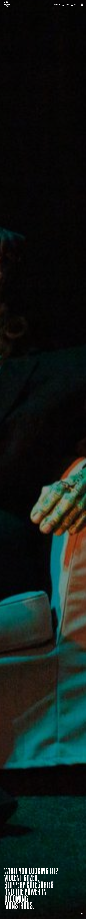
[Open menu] (82, 4)
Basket (76, 4)
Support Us (57, 4)
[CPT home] (6, 5)
